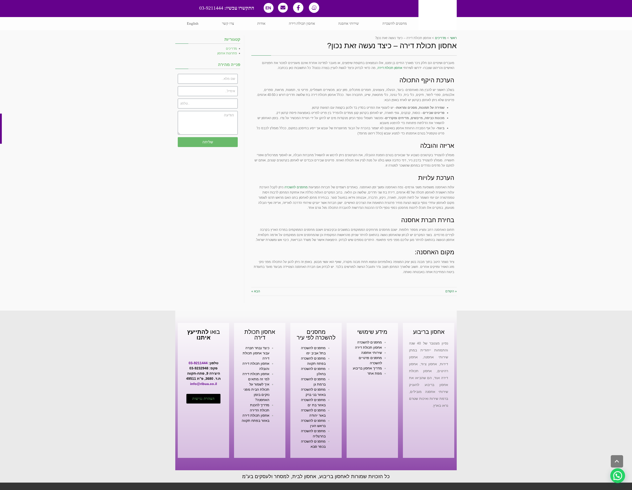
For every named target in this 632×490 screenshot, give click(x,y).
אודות (261, 23)
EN (268, 8)
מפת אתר (374, 373)
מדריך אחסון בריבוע (367, 368)
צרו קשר (228, 23)
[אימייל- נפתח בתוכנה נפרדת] (283, 8)
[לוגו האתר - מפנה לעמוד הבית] (437, 15)
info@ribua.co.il (203, 384)
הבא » (255, 291)
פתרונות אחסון (227, 53)
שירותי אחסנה (348, 23)
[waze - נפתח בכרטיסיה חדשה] (314, 7)
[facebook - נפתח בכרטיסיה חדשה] (298, 7)
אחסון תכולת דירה (302, 23)
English (192, 23)
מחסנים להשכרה (394, 23)
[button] (203, 399)
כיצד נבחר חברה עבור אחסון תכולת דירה (256, 353)
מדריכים (231, 48)
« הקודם (451, 291)
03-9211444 (226, 8)
